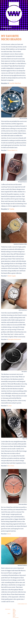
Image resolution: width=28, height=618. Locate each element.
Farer (9, 534)
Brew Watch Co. (12, 150)
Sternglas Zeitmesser (14, 339)
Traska (11, 209)
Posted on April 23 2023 (22, 603)
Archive (11, 29)
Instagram (24, 29)
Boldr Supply (12, 276)
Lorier (10, 406)
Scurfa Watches (15, 83)
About (7, 29)
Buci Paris (11, 466)
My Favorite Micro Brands (11, 37)
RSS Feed (17, 29)
